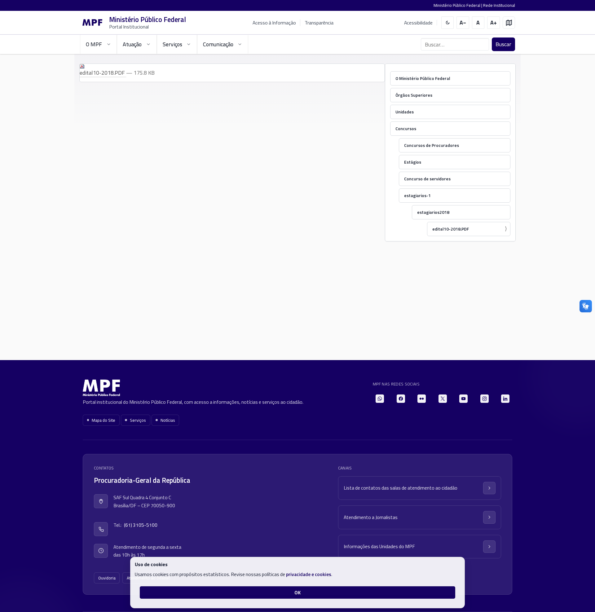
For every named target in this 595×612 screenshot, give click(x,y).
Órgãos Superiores (413, 95)
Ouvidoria (107, 578)
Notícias (168, 420)
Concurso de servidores (427, 178)
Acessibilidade (418, 22)
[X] (443, 399)
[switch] (447, 22)
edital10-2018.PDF (450, 229)
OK (297, 592)
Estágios (412, 162)
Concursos (405, 128)
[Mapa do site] (509, 22)
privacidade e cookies (308, 574)
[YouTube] (463, 399)
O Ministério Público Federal (422, 78)
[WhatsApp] (380, 399)
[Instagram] (484, 399)
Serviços (138, 420)
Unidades (404, 111)
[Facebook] (401, 399)
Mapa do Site (103, 420)
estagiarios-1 (417, 195)
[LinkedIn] (505, 399)
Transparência (319, 22)
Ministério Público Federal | (458, 5)
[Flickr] (422, 399)
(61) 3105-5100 (140, 525)
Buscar (503, 44)
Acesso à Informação (274, 22)
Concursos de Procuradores (431, 145)
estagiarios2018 (433, 212)
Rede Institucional (499, 5)
